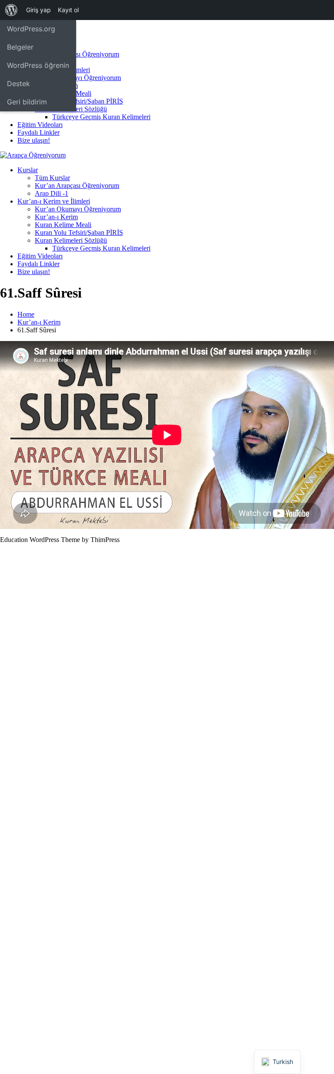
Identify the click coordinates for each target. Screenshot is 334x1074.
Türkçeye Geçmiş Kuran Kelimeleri (101, 116)
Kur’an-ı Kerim (56, 217)
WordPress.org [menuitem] (31, 28)
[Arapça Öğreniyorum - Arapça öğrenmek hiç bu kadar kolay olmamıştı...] (33, 155)
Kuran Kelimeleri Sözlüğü (71, 240)
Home (25, 314)
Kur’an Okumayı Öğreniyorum (78, 77)
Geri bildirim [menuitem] (27, 101)
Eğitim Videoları (40, 124)
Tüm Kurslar (52, 177)
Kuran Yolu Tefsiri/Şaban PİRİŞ (79, 101)
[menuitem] (11, 10)
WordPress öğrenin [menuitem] (38, 65)
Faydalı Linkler (38, 132)
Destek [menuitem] (18, 83)
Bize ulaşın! (33, 140)
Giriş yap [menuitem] (38, 9)
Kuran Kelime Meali (63, 224)
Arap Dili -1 (51, 193)
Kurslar (27, 170)
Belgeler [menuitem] (20, 47)
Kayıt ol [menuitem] (68, 9)
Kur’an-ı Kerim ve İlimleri (53, 201)
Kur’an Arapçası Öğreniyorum (77, 54)
